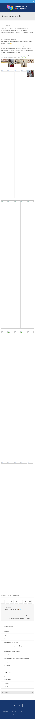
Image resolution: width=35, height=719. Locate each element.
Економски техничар (9, 638)
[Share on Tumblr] (16, 602)
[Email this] (30, 602)
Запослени (7, 665)
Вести (9, 595)
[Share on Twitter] (7, 602)
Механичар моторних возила (12, 651)
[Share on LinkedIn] (12, 602)
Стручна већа (7, 672)
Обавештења (16, 595)
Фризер (6, 662)
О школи (6, 631)
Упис (5, 635)
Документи (7, 676)
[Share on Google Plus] (21, 602)
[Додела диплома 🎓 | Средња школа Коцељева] (17, 7)
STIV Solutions (20, 714)
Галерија (6, 683)
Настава (6, 669)
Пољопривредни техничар (11, 642)
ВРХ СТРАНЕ (17, 705)
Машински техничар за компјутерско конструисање (14, 647)
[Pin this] (25, 602)
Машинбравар (8, 655)
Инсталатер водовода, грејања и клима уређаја (16, 658)
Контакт (6, 686)
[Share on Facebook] (3, 602)
